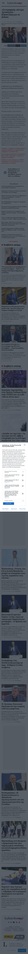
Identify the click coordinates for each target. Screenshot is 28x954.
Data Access (14, 508)
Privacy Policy (22, 508)
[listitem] (14, 472)
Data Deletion (5, 508)
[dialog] (14, 477)
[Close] (25, 445)
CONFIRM (8, 503)
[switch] (22, 475)
